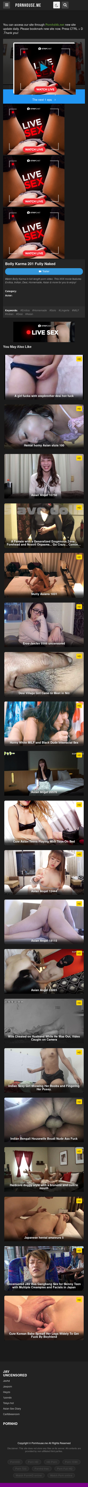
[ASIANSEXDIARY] (6, 87)
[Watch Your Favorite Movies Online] (28, 5)
